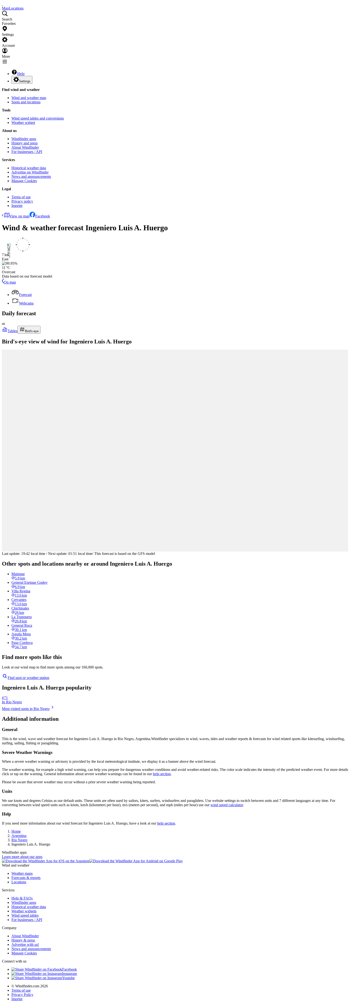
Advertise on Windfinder (30, 172)
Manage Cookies (24, 181)
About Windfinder (25, 147)
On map (10, 282)
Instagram (69, 974)
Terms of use (21, 197)
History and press (24, 143)
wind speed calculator (226, 805)
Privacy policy (22, 201)
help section (162, 774)
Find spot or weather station (28, 678)
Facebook (42, 216)
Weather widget (23, 123)
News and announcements (31, 176)
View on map (19, 216)
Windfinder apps (23, 139)
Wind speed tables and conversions (37, 118)
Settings (24, 81)
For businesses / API (26, 152)
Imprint (16, 206)
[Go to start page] (2, 4)
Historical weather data (28, 168)
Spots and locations (25, 102)
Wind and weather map (28, 98)
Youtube (68, 978)
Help (21, 74)
